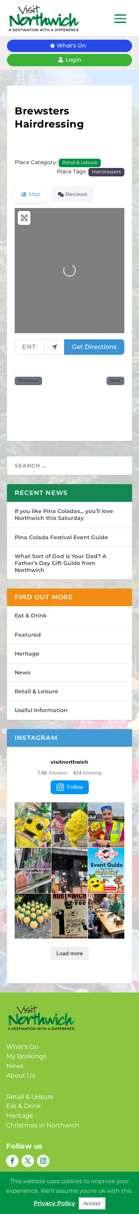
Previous (28, 380)
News (22, 672)
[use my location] (54, 347)
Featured (28, 634)
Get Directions (94, 346)
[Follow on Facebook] (12, 1161)
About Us (20, 1075)
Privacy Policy (54, 1203)
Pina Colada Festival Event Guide (61, 537)
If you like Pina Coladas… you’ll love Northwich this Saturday (64, 514)
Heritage (27, 653)
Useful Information (41, 710)
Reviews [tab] (76, 194)
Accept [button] (92, 1203)
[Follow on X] (28, 1161)
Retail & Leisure (79, 162)
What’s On (22, 1046)
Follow (75, 787)
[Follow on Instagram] (43, 1161)
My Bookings (26, 1056)
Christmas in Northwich (42, 1125)
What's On (71, 45)
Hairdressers (106, 171)
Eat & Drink (31, 615)
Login (73, 59)
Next (115, 380)
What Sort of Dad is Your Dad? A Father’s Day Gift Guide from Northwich (60, 563)
